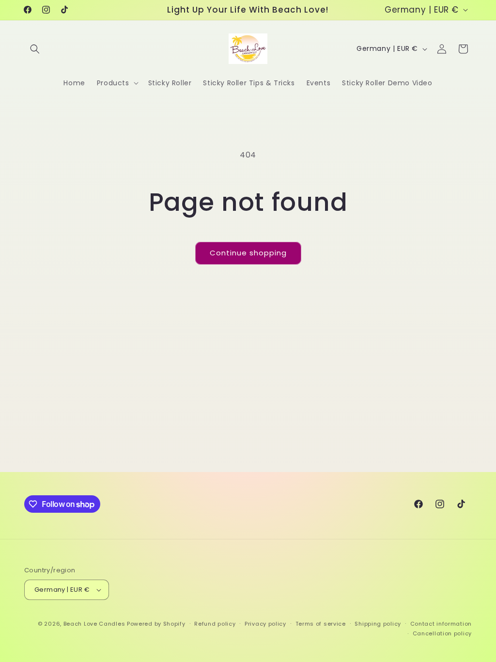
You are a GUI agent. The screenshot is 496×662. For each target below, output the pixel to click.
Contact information (441, 624)
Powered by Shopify (156, 624)
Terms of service (320, 624)
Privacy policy (265, 624)
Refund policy (214, 624)
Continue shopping (248, 253)
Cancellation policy (442, 633)
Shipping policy (378, 624)
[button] (35, 49)
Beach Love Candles (94, 624)
